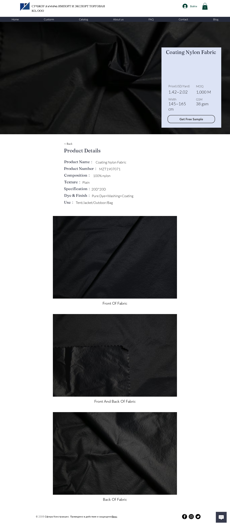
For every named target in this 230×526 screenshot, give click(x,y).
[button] (48, 19)
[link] (205, 6)
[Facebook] (184, 516)
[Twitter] (198, 516)
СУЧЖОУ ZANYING (45, 6)
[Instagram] (191, 516)
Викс (114, 516)
